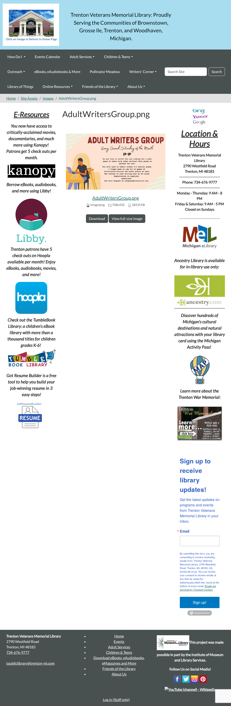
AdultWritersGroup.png (115, 198)
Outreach (14, 71)
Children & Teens (117, 56)
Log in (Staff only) (116, 699)
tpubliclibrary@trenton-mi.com (30, 663)
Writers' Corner (141, 71)
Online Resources (56, 86)
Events (119, 641)
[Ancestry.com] (199, 292)
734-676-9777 (17, 652)
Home (11, 98)
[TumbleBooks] (31, 358)
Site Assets (29, 98)
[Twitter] (185, 678)
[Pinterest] (203, 678)
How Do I (15, 56)
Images (48, 98)
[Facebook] (177, 678)
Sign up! (199, 602)
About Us (134, 86)
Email (184, 531)
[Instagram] (194, 678)
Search (217, 71)
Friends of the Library (98, 86)
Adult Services (81, 56)
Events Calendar (47, 56)
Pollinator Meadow (105, 71)
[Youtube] (190, 689)
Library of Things (20, 86)
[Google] (200, 122)
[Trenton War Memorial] (200, 423)
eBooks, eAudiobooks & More (57, 71)
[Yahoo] (200, 116)
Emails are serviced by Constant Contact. (198, 587)
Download (97, 218)
